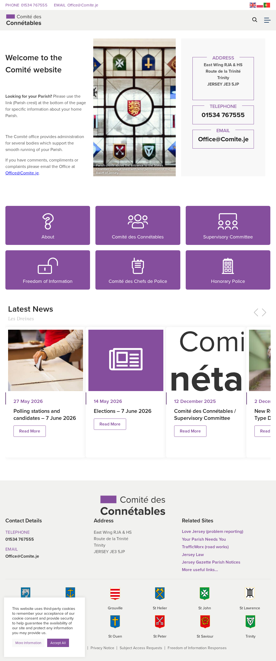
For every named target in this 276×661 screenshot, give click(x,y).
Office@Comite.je (76, 5)
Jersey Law (193, 554)
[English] (253, 5)
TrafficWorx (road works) (205, 547)
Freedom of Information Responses (197, 648)
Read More (16, 208)
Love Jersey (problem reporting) (212, 531)
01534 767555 (26, 5)
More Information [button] (28, 642)
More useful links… (200, 570)
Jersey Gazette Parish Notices (211, 562)
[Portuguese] (267, 5)
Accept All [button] (58, 642)
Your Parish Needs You (204, 539)
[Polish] (260, 5)
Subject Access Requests (141, 648)
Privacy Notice (102, 648)
